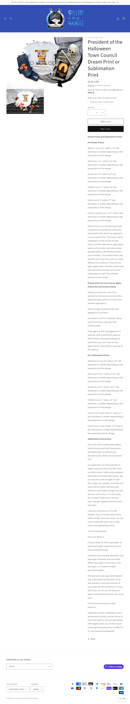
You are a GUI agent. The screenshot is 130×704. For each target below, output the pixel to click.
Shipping (91, 85)
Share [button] (93, 639)
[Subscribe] (49, 666)
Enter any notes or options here (102, 97)
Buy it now (105, 129)
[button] (5, 18)
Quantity (91, 107)
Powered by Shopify (31, 698)
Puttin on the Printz (18, 698)
